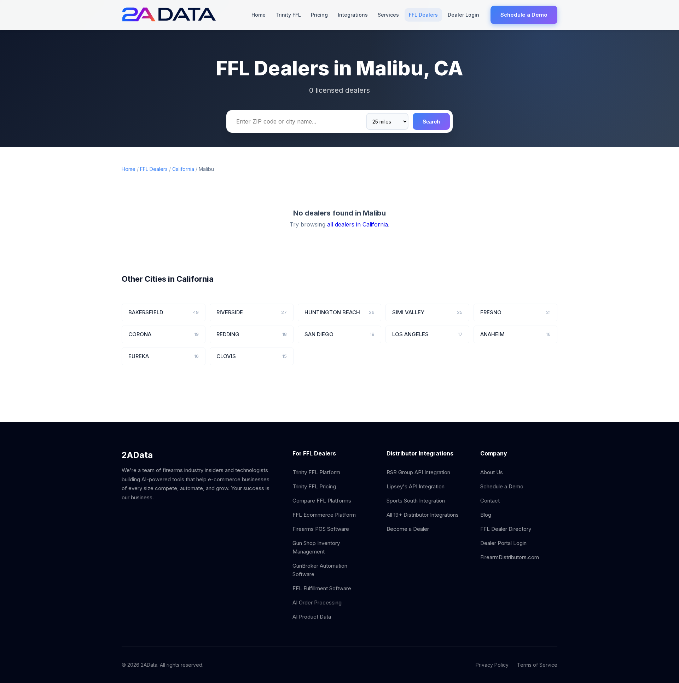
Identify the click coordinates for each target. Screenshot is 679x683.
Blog (485, 514)
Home (258, 15)
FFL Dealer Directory (505, 529)
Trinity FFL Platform (316, 472)
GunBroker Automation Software (319, 570)
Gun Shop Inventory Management (316, 547)
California (183, 169)
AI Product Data (311, 616)
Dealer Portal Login (503, 543)
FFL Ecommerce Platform (324, 514)
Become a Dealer (408, 529)
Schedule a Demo (523, 14)
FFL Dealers (423, 15)
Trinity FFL (288, 15)
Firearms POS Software (320, 529)
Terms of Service (537, 665)
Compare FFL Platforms (321, 500)
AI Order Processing (317, 602)
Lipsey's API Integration (416, 486)
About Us (491, 472)
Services (388, 15)
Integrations (353, 15)
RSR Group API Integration (418, 472)
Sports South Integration (416, 500)
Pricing (319, 15)
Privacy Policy (492, 665)
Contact (490, 500)
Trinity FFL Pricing (314, 486)
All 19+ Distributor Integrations (423, 514)
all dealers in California (357, 224)
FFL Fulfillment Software (321, 588)
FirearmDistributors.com (509, 557)
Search (431, 122)
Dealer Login (463, 15)
